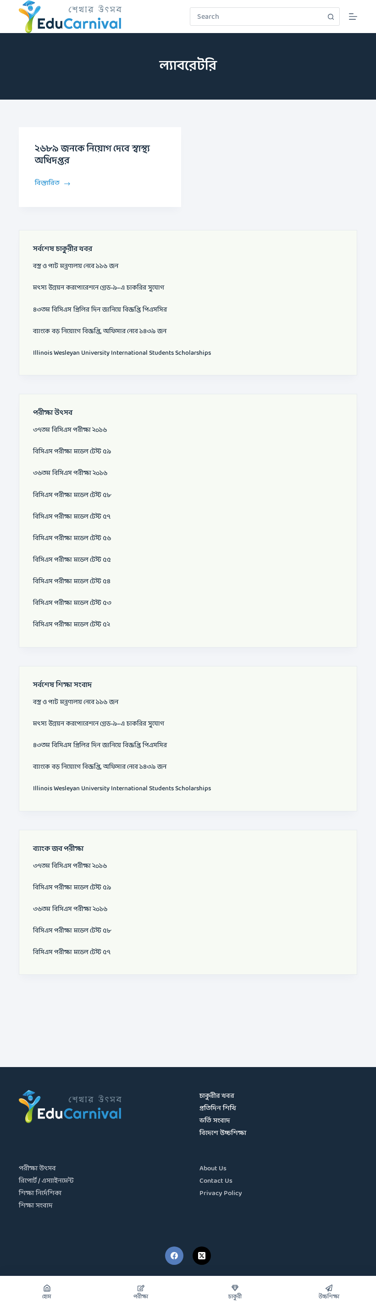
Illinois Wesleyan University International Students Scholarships (122, 352)
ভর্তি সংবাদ (214, 1121)
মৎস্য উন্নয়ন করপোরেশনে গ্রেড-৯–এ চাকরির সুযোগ (98, 287)
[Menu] (353, 16)
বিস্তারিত (48, 182)
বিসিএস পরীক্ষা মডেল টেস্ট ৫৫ (72, 559)
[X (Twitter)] (202, 1256)
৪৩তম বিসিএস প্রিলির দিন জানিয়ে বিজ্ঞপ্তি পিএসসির (100, 309)
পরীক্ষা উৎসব (37, 1168)
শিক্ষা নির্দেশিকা (40, 1193)
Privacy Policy (220, 1193)
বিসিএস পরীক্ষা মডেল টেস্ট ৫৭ (72, 516)
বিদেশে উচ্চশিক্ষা (222, 1133)
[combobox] (256, 16)
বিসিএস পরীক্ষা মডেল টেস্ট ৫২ (71, 624)
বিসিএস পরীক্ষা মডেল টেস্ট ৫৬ (72, 538)
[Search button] (330, 16)
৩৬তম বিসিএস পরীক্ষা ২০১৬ (70, 473)
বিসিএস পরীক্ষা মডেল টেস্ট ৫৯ (72, 451)
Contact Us (215, 1181)
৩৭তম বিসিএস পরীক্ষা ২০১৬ (70, 430)
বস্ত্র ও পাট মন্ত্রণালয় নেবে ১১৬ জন (75, 266)
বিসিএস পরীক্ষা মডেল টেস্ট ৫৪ (72, 581)
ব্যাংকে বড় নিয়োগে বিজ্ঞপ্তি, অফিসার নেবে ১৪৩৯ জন (99, 331)
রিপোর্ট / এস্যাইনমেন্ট (46, 1181)
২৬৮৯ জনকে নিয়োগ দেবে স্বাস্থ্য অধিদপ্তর (92, 155)
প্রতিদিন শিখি (217, 1108)
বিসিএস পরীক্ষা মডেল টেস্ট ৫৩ (72, 603)
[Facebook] (174, 1256)
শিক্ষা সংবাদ (36, 1206)
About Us (213, 1168)
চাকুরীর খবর (216, 1096)
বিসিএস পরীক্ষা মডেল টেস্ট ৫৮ (72, 495)
